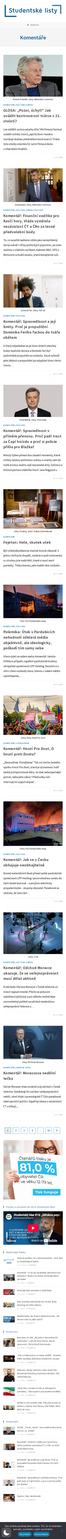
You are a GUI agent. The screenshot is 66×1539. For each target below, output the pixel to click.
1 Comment (30, 1283)
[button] (6, 1532)
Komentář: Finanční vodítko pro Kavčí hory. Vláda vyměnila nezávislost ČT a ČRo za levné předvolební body (38, 1445)
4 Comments (30, 1323)
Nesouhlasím (41, 1534)
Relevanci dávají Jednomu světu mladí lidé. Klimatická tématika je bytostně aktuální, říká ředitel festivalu (38, 1373)
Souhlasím (25, 1534)
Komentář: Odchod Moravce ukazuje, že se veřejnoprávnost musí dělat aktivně (30, 973)
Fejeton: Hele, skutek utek (27, 542)
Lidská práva (22, 743)
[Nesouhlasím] (62, 1530)
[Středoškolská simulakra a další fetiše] (9, 1292)
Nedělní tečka (23, 1067)
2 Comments (31, 1294)
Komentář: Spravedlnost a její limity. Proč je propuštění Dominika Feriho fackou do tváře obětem (37, 1463)
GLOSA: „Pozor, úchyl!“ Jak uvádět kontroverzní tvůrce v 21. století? (32, 115)
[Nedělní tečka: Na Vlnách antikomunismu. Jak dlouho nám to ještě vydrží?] (9, 1319)
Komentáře (9, 105)
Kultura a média (24, 105)
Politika (38, 210)
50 (48, 1130)
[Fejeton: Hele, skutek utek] (9, 1498)
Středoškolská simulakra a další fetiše (34, 1290)
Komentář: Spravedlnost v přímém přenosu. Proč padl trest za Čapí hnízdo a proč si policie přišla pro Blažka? (40, 1481)
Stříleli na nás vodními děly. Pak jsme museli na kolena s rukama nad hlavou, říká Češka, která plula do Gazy (39, 1406)
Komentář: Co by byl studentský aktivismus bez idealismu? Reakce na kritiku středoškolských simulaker (39, 1276)
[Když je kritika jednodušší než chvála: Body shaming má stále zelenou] (9, 1304)
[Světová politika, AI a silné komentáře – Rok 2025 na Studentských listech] (9, 1261)
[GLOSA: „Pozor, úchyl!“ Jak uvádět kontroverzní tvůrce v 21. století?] (9, 1431)
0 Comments (31, 1265)
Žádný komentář (13, 157)
